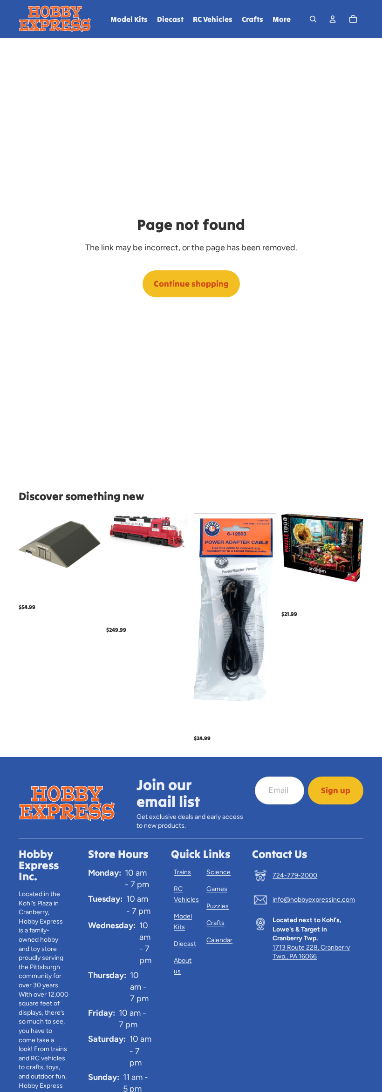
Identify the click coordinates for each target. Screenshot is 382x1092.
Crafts (215, 923)
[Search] (313, 19)
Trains (182, 872)
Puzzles (217, 906)
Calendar (219, 940)
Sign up (335, 790)
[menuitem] (281, 19)
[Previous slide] (116, 532)
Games (216, 889)
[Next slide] (178, 532)
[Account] (332, 19)
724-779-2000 (295, 875)
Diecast (185, 944)
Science (218, 872)
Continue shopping (191, 283)
